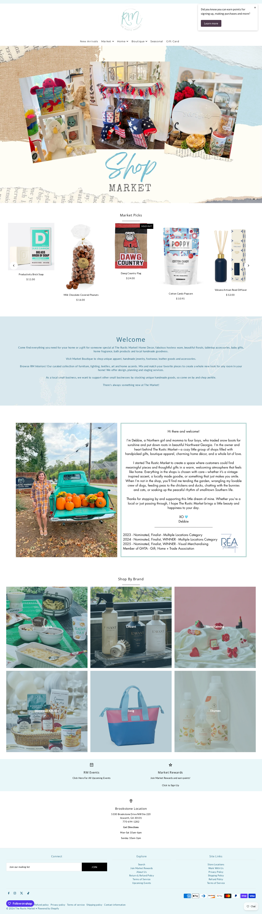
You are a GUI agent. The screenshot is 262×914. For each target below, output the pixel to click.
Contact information (114, 904)
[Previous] (14, 266)
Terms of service (76, 904)
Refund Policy (216, 879)
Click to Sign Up (170, 785)
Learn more (211, 23)
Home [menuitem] (121, 41)
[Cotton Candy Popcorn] (181, 256)
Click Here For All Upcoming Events (92, 778)
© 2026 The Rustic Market (20, 908)
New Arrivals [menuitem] (89, 41)
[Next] (248, 266)
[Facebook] (8, 893)
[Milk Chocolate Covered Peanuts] (81, 257)
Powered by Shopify (48, 908)
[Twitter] (21, 893)
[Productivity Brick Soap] (31, 246)
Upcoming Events (141, 883)
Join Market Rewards (141, 868)
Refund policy (41, 904)
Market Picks (131, 215)
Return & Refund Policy (141, 875)
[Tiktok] (28, 893)
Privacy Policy (216, 872)
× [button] (255, 7)
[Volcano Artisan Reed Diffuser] (231, 254)
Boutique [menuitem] (138, 41)
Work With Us (216, 868)
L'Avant (131, 626)
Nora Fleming (215, 626)
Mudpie (47, 626)
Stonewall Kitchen (47, 711)
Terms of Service (141, 879)
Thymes (215, 711)
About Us (142, 872)
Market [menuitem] (106, 41)
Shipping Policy (216, 875)
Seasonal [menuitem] (156, 41)
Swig (131, 711)
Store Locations (216, 864)
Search (141, 864)
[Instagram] (15, 893)
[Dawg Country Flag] (131, 246)
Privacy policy (58, 904)
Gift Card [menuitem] (172, 41)
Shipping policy (94, 904)
